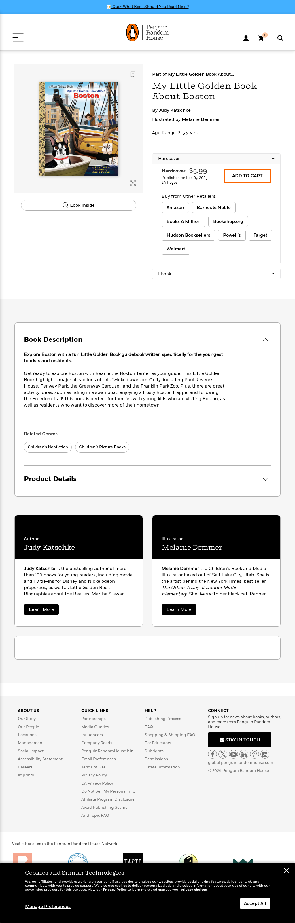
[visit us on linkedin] (243, 754)
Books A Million (184, 221)
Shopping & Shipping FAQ (170, 735)
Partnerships (93, 718)
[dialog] (147, 893)
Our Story (27, 718)
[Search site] (280, 38)
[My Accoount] (246, 38)
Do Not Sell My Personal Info (108, 791)
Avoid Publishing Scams (104, 807)
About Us (28, 710)
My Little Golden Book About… (201, 74)
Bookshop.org (228, 221)
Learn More (44, 610)
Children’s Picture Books (102, 447)
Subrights (154, 751)
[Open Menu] (18, 37)
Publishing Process (163, 718)
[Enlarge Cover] (133, 183)
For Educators (158, 743)
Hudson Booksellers (188, 235)
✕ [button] (286, 871)
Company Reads (96, 743)
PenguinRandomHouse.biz (107, 751)
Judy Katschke (175, 110)
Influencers (92, 735)
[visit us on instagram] (264, 754)
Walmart (176, 249)
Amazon (175, 207)
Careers (25, 767)
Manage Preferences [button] (48, 906)
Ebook (216, 274)
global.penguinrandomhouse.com (240, 762)
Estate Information (162, 767)
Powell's (232, 235)
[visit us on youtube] (233, 754)
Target (260, 235)
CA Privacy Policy (97, 783)
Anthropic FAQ (95, 815)
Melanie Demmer (201, 119)
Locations (27, 735)
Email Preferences (98, 759)
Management (31, 743)
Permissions (156, 759)
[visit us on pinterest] (254, 754)
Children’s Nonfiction (48, 447)
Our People (28, 727)
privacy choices (194, 889)
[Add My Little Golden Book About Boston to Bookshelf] (133, 74)
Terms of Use (93, 767)
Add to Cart (247, 176)
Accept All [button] (255, 903)
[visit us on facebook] (212, 754)
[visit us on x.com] (222, 754)
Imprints (26, 775)
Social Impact (31, 751)
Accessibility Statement (40, 759)
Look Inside (82, 205)
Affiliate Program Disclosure (108, 799)
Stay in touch (242, 740)
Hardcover (216, 158)
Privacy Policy (94, 775)
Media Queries (95, 727)
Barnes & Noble (214, 207)
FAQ (149, 727)
